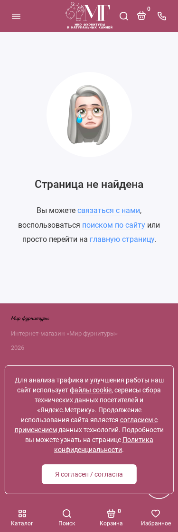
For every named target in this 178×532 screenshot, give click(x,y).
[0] (141, 19)
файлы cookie (91, 390)
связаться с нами (108, 210)
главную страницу (122, 239)
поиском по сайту (113, 225)
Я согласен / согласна (89, 474)
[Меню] (16, 16)
